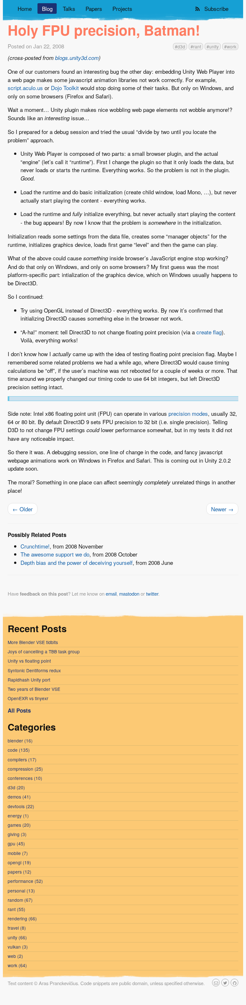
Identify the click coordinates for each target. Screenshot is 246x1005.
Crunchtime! (35, 546)
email (111, 593)
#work (230, 46)
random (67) (20, 900)
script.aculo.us (25, 88)
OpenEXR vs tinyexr (28, 698)
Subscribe (214, 8)
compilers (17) (22, 759)
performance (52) (25, 881)
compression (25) (25, 769)
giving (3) (17, 834)
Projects (122, 8)
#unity (213, 46)
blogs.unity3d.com (77, 58)
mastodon (129, 593)
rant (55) (16, 909)
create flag (209, 332)
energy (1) (18, 815)
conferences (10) (25, 778)
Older (22, 509)
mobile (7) (18, 853)
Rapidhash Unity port (29, 679)
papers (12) (19, 871)
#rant (196, 46)
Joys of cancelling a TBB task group (44, 651)
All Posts (19, 710)
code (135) (19, 750)
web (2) (15, 956)
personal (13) (21, 890)
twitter (152, 593)
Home (25, 8)
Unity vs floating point (29, 660)
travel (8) (17, 928)
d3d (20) (16, 787)
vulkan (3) (18, 946)
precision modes (188, 413)
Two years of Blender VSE (34, 689)
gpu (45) (16, 843)
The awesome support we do (54, 554)
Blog (47, 8)
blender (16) (20, 740)
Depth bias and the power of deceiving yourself (76, 562)
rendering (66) (22, 918)
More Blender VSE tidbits (33, 642)
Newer (222, 509)
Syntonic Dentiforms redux (34, 670)
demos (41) (19, 796)
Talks (69, 8)
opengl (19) (19, 862)
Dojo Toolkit (65, 88)
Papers (94, 8)
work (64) (17, 965)
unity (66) (17, 937)
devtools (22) (21, 806)
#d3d (180, 46)
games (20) (19, 825)
